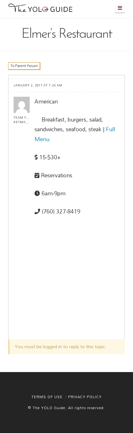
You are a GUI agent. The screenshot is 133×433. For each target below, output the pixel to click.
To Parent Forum (24, 65)
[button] (120, 8)
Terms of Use (47, 396)
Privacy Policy (85, 396)
